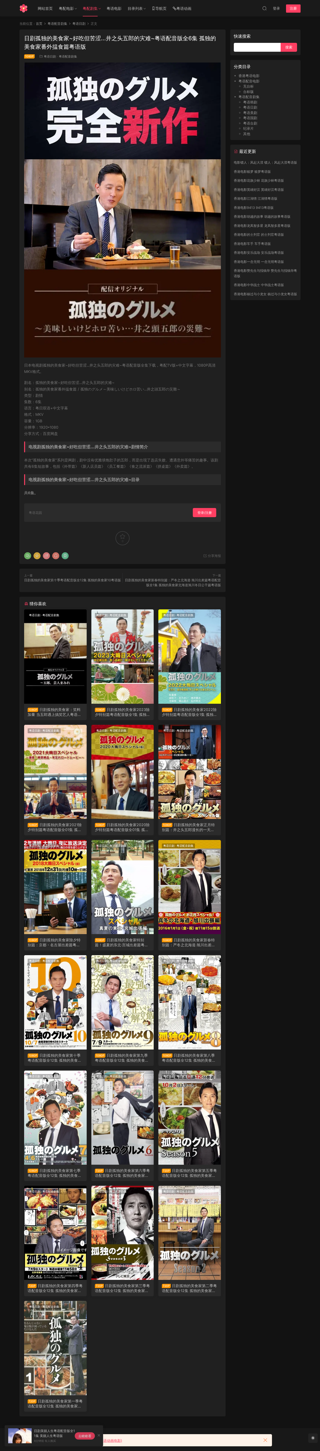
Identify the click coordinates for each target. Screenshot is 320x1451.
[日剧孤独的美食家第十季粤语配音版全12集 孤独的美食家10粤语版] (55, 1002)
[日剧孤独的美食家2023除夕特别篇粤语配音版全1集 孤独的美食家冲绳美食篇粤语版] (122, 656)
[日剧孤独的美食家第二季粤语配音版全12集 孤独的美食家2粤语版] (189, 1233)
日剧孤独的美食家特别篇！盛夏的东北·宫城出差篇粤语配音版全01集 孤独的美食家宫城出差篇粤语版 (122, 942)
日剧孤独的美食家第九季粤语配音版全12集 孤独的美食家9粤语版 (122, 1057)
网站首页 (45, 8)
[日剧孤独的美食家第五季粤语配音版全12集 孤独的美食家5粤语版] (189, 1118)
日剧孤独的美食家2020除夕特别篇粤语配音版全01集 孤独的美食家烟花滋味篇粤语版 (122, 827)
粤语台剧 (250, 123)
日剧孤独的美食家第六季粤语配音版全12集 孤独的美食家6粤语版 (122, 1173)
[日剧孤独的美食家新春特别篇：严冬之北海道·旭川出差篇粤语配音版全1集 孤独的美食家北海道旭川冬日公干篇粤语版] (189, 887)
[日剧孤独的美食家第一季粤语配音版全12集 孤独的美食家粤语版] (55, 1348)
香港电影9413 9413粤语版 (254, 208)
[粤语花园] (23, 8)
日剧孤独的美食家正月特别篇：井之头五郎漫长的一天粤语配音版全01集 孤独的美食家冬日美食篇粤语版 (189, 827)
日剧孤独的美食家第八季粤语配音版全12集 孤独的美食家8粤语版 (189, 1057)
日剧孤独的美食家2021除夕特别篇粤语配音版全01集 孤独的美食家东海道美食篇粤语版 (55, 827)
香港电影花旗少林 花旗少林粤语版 (259, 180)
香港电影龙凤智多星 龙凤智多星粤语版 (262, 226)
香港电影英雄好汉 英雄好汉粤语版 (259, 190)
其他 (246, 134)
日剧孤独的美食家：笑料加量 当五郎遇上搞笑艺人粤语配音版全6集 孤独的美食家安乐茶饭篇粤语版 (54, 712)
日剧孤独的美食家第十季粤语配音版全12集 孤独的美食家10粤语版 (72, 580)
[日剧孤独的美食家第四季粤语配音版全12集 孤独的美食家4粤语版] (55, 1233)
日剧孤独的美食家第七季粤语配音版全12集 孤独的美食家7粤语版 (55, 1173)
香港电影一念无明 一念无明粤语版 (259, 262)
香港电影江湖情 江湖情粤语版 (255, 198)
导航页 (161, 8)
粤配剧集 (90, 8)
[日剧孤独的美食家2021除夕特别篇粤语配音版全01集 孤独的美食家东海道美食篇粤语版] (55, 772)
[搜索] (264, 8)
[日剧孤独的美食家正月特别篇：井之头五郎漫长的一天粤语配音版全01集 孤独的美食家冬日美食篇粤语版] (189, 772)
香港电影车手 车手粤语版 (252, 244)
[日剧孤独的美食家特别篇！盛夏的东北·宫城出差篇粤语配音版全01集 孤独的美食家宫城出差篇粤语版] (122, 887)
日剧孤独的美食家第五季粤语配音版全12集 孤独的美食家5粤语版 (189, 1173)
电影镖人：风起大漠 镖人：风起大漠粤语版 (265, 162)
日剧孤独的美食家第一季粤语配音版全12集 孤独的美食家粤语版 (55, 1403)
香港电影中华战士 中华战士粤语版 (259, 285)
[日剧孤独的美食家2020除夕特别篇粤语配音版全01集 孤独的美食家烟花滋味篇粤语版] (122, 772)
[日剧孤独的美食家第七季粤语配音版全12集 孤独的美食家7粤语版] (55, 1118)
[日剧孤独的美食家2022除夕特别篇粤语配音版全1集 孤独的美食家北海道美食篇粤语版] (189, 656)
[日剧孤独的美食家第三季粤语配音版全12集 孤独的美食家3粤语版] (122, 1233)
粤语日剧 (50, 56)
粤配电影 (66, 8)
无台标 (248, 86)
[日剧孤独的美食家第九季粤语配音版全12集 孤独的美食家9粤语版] (122, 1002)
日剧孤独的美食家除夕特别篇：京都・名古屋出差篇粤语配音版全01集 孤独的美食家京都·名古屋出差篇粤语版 (55, 942)
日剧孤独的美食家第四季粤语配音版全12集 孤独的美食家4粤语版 (55, 1288)
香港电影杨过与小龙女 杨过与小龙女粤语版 (265, 294)
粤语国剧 (250, 118)
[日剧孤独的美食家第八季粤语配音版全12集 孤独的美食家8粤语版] (189, 1002)
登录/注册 (204, 513)
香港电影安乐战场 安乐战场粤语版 (259, 252)
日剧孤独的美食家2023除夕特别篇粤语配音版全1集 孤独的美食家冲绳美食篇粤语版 (122, 712)
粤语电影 (114, 8)
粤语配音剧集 (68, 56)
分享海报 (214, 556)
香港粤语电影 (249, 76)
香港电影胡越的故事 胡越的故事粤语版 (262, 216)
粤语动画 (183, 8)
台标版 (248, 91)
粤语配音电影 (249, 81)
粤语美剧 (250, 112)
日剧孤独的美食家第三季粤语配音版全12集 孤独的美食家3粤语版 (122, 1288)
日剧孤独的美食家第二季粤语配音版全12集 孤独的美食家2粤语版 (189, 1288)
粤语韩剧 (250, 102)
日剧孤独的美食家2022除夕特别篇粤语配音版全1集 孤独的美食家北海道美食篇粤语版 (189, 712)
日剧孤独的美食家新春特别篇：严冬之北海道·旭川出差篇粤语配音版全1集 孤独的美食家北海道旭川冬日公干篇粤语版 (189, 942)
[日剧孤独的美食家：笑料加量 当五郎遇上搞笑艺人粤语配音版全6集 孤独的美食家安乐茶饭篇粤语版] (55, 656)
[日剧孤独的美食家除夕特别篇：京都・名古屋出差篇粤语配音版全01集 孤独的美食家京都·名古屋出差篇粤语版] (55, 887)
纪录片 (248, 128)
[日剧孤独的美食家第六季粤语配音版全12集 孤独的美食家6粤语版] (122, 1118)
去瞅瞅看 (84, 1436)
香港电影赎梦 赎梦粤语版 (252, 171)
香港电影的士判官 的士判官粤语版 (259, 234)
